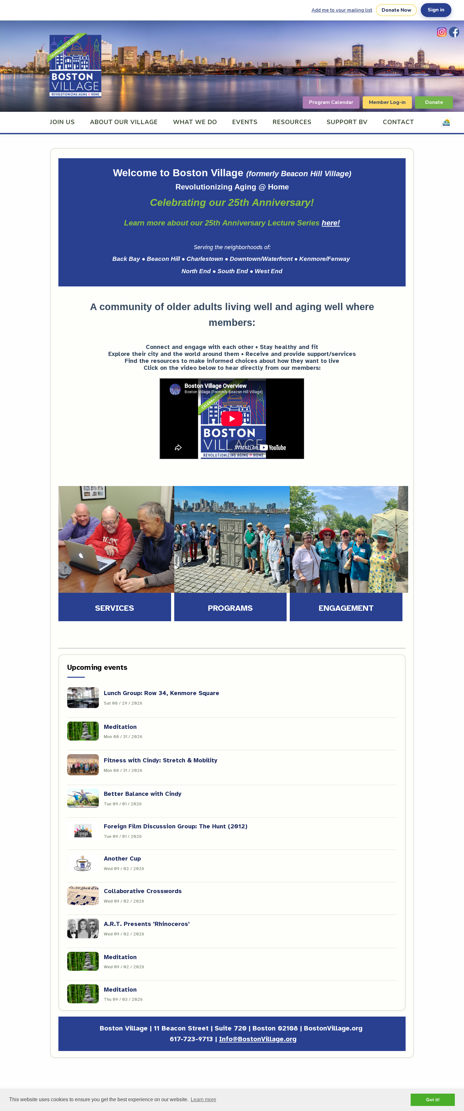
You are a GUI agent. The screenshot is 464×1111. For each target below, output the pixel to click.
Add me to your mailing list (342, 10)
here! (331, 223)
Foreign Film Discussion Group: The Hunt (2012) (175, 826)
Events (245, 122)
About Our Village (124, 122)
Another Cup (122, 858)
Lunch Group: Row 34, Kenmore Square (161, 693)
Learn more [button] (203, 1099)
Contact (398, 122)
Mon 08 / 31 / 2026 (123, 736)
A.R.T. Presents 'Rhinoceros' (147, 924)
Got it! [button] (433, 1099)
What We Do (195, 122)
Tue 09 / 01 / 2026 (123, 804)
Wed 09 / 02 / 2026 (124, 868)
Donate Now (396, 10)
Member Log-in (387, 102)
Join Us (62, 122)
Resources (292, 122)
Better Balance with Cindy (142, 794)
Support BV (347, 122)
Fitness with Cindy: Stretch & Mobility (160, 760)
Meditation (120, 727)
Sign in (436, 9)
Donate (434, 102)
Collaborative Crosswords (143, 891)
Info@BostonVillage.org (257, 1039)
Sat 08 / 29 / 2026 (123, 703)
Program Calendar (331, 102)
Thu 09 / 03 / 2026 (123, 999)
